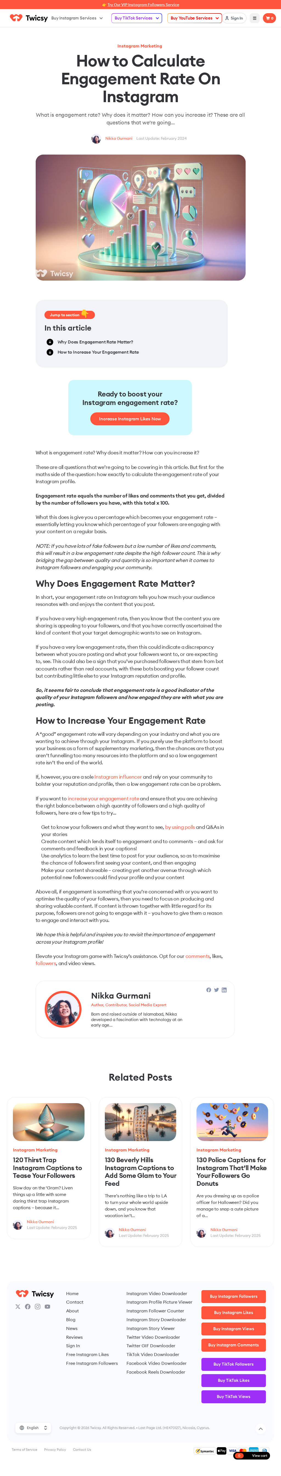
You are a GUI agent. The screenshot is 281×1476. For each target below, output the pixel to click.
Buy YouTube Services (191, 18)
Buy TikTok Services (133, 18)
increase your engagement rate (103, 798)
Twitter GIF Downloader (151, 1345)
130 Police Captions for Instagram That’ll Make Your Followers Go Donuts (231, 1171)
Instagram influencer (118, 777)
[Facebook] (27, 1306)
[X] (18, 1306)
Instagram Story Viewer (151, 1328)
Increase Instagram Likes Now (130, 418)
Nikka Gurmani (118, 138)
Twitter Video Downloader (153, 1337)
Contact (74, 1302)
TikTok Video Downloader (153, 1354)
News (71, 1328)
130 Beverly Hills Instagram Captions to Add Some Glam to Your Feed (140, 1171)
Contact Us (82, 1449)
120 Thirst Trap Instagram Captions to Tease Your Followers (47, 1167)
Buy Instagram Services (73, 18)
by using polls (180, 827)
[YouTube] (47, 1306)
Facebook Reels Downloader (156, 1372)
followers (46, 963)
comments (198, 956)
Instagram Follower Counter (155, 1310)
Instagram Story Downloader (156, 1319)
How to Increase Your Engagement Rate (98, 352)
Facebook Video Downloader (157, 1363)
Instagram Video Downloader (157, 1293)
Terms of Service (24, 1449)
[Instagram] (37, 1306)
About (72, 1310)
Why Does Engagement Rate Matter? (95, 342)
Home (72, 1293)
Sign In (73, 1345)
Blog (70, 1319)
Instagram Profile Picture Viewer (159, 1302)
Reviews (74, 1337)
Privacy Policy (55, 1449)
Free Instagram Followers (92, 1363)
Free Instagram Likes (87, 1354)
